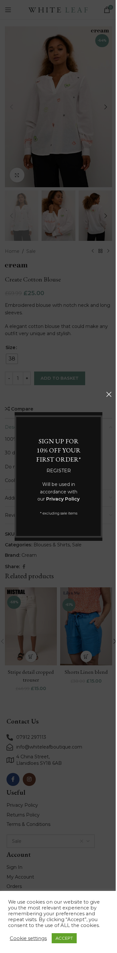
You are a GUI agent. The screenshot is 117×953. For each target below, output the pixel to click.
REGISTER (58, 471)
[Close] (109, 394)
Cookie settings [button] (28, 938)
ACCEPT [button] (64, 938)
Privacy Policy (63, 499)
